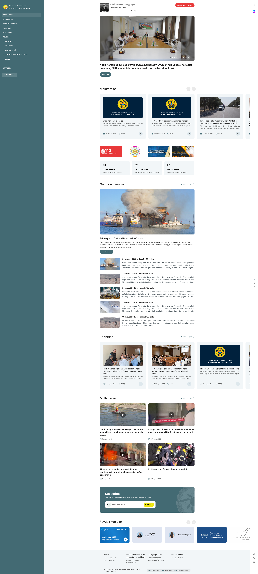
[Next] (188, 57)
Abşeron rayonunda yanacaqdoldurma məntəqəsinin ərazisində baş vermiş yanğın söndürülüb (121, 472)
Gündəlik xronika (10, 24)
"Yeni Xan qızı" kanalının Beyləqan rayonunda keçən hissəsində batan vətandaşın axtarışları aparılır (122, 432)
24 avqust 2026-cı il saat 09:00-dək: (138, 259)
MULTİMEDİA (7, 32)
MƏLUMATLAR (8, 19)
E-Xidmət (7, 75)
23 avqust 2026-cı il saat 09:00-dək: (138, 273)
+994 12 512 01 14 (132, 562)
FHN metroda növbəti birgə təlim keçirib (167, 469)
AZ (254, 280)
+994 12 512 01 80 (177, 558)
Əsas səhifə (8, 15)
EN (254, 283)
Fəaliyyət (9, 46)
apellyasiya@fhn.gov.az (156, 560)
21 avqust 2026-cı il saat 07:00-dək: (138, 288)
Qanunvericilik (11, 50)
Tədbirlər (7, 28)
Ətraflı (104, 74)
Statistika (7, 68)
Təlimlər (6, 37)
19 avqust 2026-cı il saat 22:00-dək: (138, 317)
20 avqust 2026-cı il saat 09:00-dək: (138, 302)
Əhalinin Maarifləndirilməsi (16, 54)
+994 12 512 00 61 (110, 558)
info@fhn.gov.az (109, 560)
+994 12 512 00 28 (132, 560)
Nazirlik (8, 41)
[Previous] (184, 57)
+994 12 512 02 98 (154, 558)
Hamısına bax (186, 184)
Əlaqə (7, 59)
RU (254, 286)
